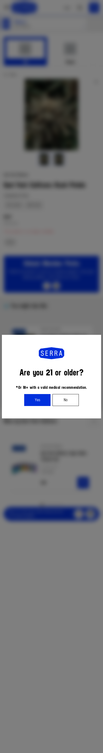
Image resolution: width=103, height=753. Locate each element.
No (66, 400)
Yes (37, 400)
